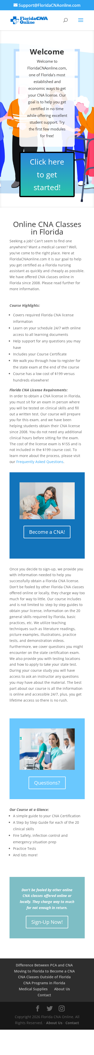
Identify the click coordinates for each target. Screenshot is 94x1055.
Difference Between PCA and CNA (44, 965)
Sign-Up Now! (47, 922)
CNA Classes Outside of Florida (44, 976)
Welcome (47, 51)
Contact (44, 995)
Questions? (47, 782)
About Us (62, 989)
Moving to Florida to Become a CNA (44, 971)
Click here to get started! (47, 174)
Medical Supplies (33, 989)
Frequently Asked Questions (39, 461)
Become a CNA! (47, 532)
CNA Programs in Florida (44, 983)
